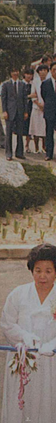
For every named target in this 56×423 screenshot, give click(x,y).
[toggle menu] (54, 2)
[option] (28, 211)
